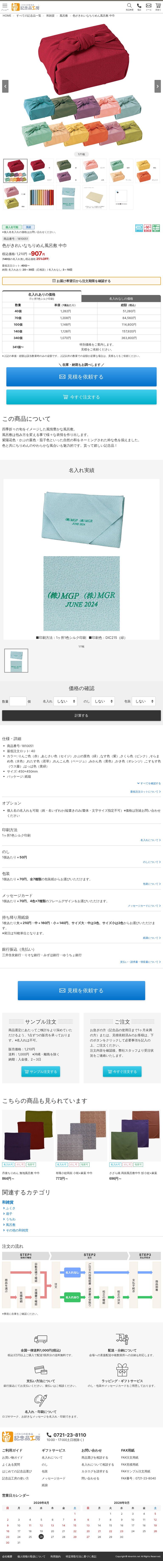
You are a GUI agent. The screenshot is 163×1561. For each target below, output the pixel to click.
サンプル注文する (43, 1071)
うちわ (10, 1219)
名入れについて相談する (98, 1464)
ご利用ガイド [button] (12, 1450)
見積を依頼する (85, 377)
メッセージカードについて (143, 905)
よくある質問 (11, 1464)
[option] (81, 86)
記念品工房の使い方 (15, 1478)
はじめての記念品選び (17, 1471)
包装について (150, 883)
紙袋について (150, 937)
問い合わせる (90, 1478)
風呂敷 (10, 1225)
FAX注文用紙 (129, 1457)
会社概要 (7, 1556)
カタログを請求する (95, 1471)
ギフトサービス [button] (54, 1450)
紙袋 (45, 1485)
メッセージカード (54, 1478)
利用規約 (56, 1556)
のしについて (150, 861)
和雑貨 (8, 1202)
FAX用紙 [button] (128, 1450)
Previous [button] (5, 86)
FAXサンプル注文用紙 (135, 1471)
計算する (81, 715)
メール (149, 10)
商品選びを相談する (95, 1457)
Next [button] (158, 86)
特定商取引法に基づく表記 (81, 1556)
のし (45, 1464)
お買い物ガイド (12, 1457)
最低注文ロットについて (144, 791)
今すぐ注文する (85, 397)
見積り (158, 10)
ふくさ (10, 1208)
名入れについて (149, 840)
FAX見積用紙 (129, 1464)
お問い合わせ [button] (92, 1450)
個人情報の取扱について (31, 1556)
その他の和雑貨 (17, 1230)
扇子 (9, 1214)
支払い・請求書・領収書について (139, 961)
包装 (45, 1471)
